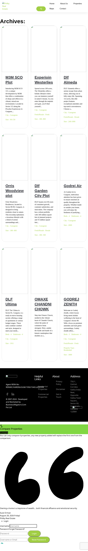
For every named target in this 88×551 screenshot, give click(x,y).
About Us (64, 4)
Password (4, 529)
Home (52, 4)
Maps (52, 9)
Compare (4, 433)
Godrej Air (73, 186)
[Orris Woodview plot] (15, 157)
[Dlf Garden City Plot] (44, 157)
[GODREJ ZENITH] (73, 270)
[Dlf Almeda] (73, 48)
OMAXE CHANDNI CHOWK (43, 304)
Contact (63, 9)
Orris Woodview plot (15, 191)
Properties (77, 4)
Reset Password (39, 539)
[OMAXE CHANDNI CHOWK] (44, 270)
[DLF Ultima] (15, 270)
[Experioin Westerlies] (44, 48)
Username (4, 526)
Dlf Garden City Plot (42, 191)
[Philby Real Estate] (5, 6)
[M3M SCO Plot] (15, 48)
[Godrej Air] (73, 157)
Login (34, 533)
